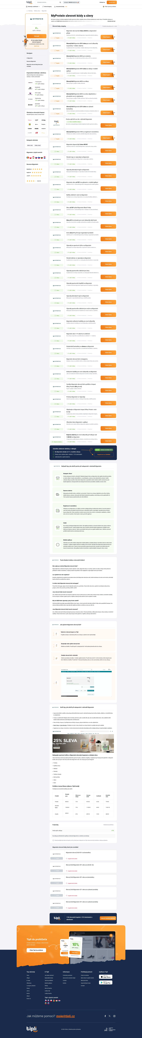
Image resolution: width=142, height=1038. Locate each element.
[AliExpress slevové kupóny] (30, 120)
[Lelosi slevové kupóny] (30, 133)
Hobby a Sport (38, 145)
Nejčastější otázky (49, 978)
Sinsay (28, 988)
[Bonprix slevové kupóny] (43, 124)
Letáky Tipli (47, 990)
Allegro (28, 978)
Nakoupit (36, 36)
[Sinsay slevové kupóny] (43, 120)
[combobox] (48, 2)
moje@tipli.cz (65, 1016)
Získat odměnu (75, 952)
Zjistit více (36, 46)
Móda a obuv (37, 10)
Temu (28, 975)
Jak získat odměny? (49, 975)
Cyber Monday (63, 725)
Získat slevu (108, 125)
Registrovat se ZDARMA (103, 454)
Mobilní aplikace (48, 983)
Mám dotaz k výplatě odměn (87, 978)
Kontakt (83, 985)
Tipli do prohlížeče (49, 980)
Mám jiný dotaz (84, 980)
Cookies (64, 980)
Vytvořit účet (112, 2)
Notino (28, 993)
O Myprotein (29, 58)
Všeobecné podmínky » (108, 824)
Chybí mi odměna (85, 975)
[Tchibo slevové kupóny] (43, 133)
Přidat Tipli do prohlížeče (36, 950)
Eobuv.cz (29, 998)
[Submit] (60, 2)
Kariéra (64, 983)
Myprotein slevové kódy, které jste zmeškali (35, 65)
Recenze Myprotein (31, 61)
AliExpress (29, 983)
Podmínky (90, 37)
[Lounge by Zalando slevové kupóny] (37, 120)
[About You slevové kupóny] (30, 128)
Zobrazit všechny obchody (108, 918)
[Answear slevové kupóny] (37, 128)
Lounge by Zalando (31, 985)
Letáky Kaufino (48, 993)
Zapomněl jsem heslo (86, 983)
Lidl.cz (28, 990)
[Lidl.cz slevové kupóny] (30, 124)
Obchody (30, 10)
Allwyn (28, 996)
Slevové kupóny (48, 988)
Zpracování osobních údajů (69, 978)
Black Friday (56, 725)
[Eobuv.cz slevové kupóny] (37, 124)
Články (46, 985)
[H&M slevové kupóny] (37, 133)
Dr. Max (28, 980)
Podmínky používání (67, 975)
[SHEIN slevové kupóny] (43, 128)
